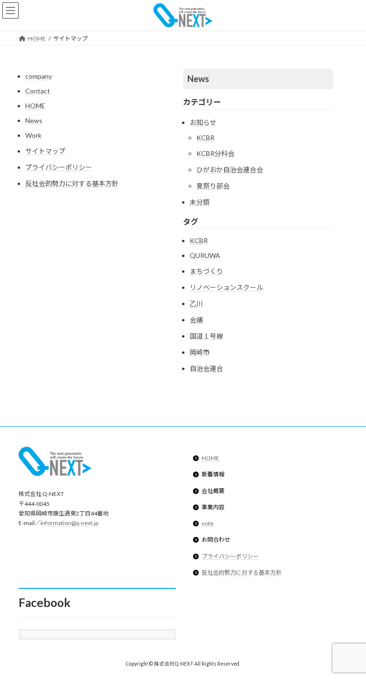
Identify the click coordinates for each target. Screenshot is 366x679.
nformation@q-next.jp (70, 523)
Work (33, 135)
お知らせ (203, 122)
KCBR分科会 (215, 153)
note (208, 523)
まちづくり (206, 271)
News (33, 120)
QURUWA (205, 255)
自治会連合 (206, 368)
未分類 (200, 202)
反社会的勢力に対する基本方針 (72, 183)
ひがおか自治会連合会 (229, 169)
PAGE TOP (348, 648)
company (38, 76)
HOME (35, 106)
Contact (37, 91)
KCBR (205, 138)
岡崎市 (200, 352)
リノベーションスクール (226, 287)
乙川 (196, 303)
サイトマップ (45, 151)
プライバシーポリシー (58, 167)
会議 (196, 320)
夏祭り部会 (213, 186)
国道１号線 (206, 336)
